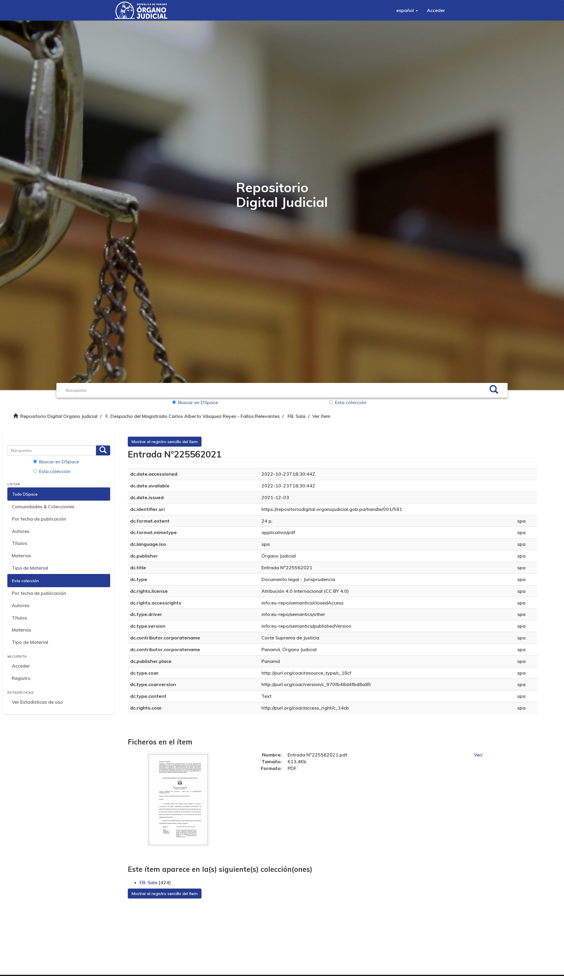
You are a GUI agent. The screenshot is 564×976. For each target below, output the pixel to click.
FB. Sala (297, 416)
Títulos (19, 543)
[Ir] (494, 390)
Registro (21, 678)
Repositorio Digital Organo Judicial (59, 416)
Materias (21, 555)
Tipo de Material (30, 568)
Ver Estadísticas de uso (37, 702)
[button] (407, 10)
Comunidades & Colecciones (43, 506)
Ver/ (478, 755)
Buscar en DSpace (198, 402)
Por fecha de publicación (39, 519)
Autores (20, 531)
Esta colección (350, 402)
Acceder (21, 666)
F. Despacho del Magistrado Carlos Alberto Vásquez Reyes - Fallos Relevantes (192, 416)
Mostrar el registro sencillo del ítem (165, 441)
